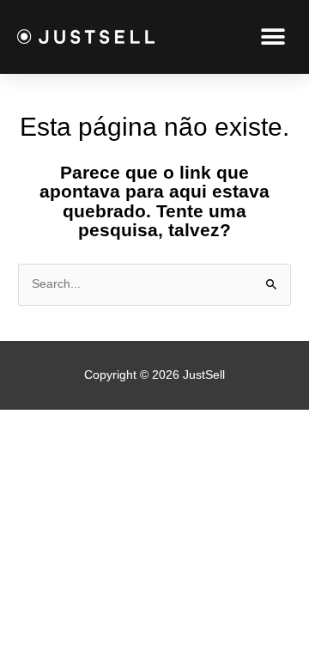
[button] (272, 36)
